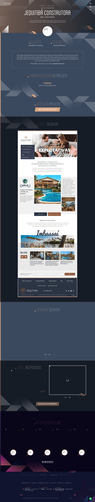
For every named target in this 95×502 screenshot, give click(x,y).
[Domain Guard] (71, 475)
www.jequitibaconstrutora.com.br (47, 109)
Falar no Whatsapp (29, 490)
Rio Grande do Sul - (63, 489)
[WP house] (53, 475)
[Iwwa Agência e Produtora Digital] (7, 4)
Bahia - (47, 489)
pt (90, 9)
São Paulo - (31, 489)
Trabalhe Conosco (54, 498)
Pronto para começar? (47, 483)
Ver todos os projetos (47, 462)
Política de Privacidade (45, 498)
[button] (66, 397)
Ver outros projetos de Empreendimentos (47, 404)
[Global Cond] (62, 475)
